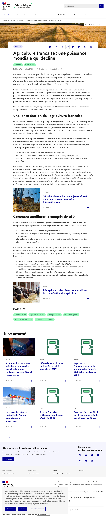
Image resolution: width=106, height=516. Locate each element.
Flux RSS (55, 470)
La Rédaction (59, 69)
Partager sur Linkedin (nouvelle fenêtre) (85, 47)
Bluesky (86, 460)
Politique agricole (54, 315)
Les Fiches (35, 15)
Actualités (6, 15)
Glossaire (81, 470)
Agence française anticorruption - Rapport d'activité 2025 (52, 415)
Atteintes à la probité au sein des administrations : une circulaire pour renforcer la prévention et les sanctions (19, 369)
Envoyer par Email (62, 47)
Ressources (48, 15)
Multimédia (62, 15)
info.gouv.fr (74, 498)
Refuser (22, 509)
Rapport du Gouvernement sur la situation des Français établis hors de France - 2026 (85, 369)
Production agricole (71, 315)
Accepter (10, 509)
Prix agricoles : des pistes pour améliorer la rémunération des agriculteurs (65, 292)
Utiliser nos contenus (34, 474)
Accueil (4, 21)
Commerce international (44, 319)
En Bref (21, 21)
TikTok (92, 460)
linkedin (98, 455)
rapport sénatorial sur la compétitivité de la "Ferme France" (47, 89)
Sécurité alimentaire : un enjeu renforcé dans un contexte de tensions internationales (65, 199)
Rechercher (101, 6)
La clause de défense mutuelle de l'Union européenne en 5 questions (16, 416)
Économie (18, 65)
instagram (92, 455)
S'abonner (8, 459)
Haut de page (11, 438)
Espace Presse (32, 470)
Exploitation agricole (37, 315)
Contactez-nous (7, 470)
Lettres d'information (8, 474)
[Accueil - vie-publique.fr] (23, 6)
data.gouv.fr (88, 498)
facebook (80, 455)
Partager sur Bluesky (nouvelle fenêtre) (91, 47)
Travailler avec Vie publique (61, 474)
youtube (80, 460)
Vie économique (20, 315)
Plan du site (75, 510)
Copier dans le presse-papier (67, 47)
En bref (18, 46)
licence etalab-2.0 (42, 515)
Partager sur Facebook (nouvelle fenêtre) (73, 47)
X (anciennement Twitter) (86, 455)
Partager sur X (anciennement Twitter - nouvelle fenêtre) (79, 47)
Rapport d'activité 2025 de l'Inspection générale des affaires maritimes (86, 415)
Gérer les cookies (37, 509)
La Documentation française (82, 15)
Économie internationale (23, 319)
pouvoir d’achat (53, 175)
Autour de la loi (20, 15)
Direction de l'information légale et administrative (83, 492)
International (30, 65)
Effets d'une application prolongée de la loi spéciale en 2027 (52, 366)
